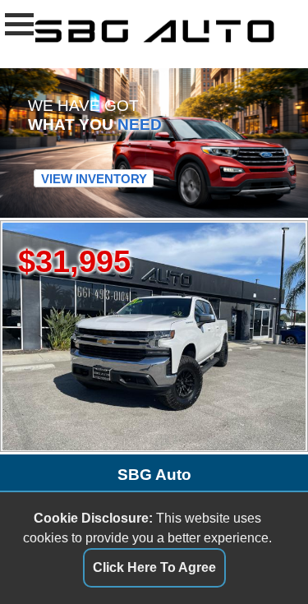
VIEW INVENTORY (94, 178)
